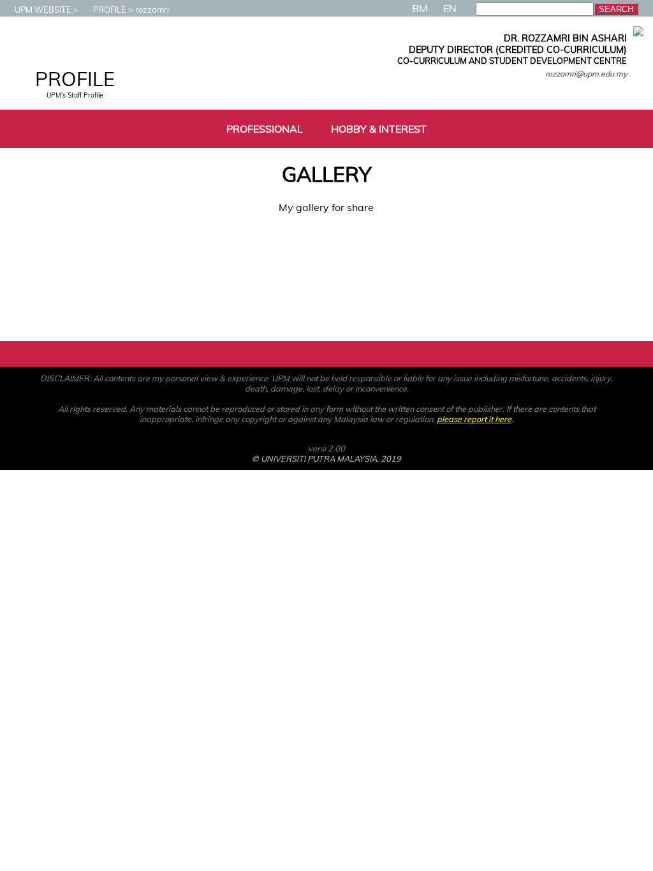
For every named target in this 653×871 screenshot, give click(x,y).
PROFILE (109, 9)
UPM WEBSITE (43, 9)
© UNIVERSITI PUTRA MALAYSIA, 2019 (326, 458)
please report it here (474, 419)
